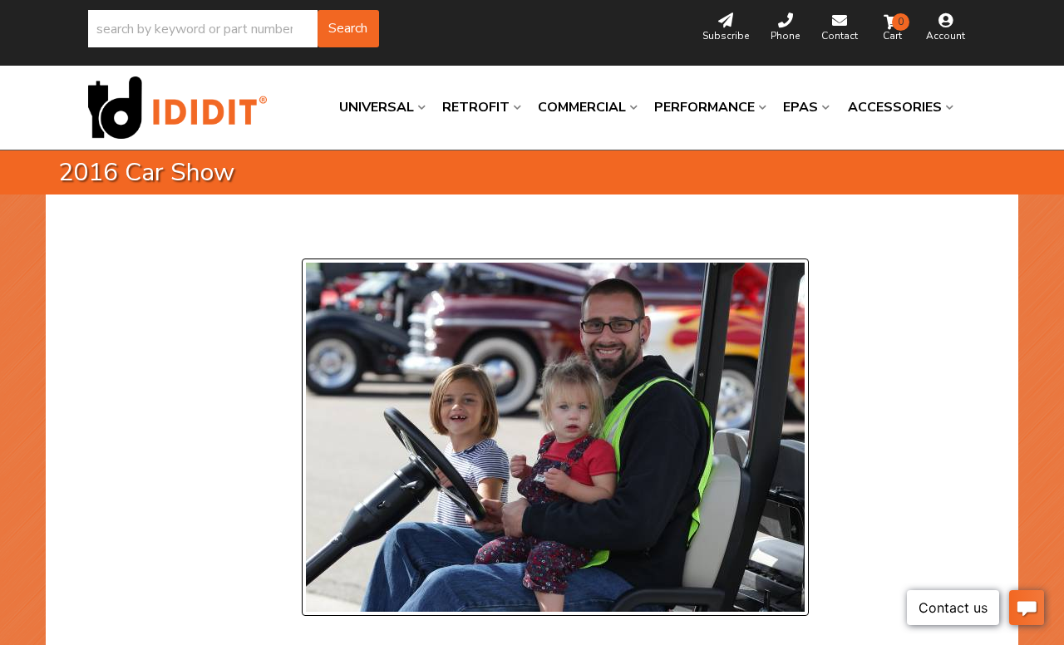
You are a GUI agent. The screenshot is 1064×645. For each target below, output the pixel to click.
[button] (233, 28)
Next (461, 238)
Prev (324, 238)
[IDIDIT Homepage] (183, 108)
